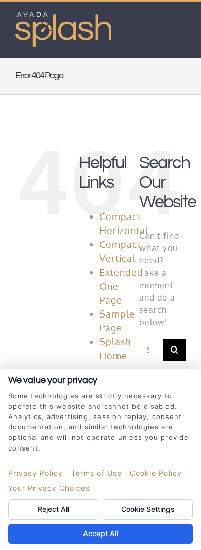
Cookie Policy (156, 473)
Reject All (53, 509)
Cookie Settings (148, 509)
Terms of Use (96, 473)
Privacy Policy (35, 473)
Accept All (100, 533)
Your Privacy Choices (49, 488)
